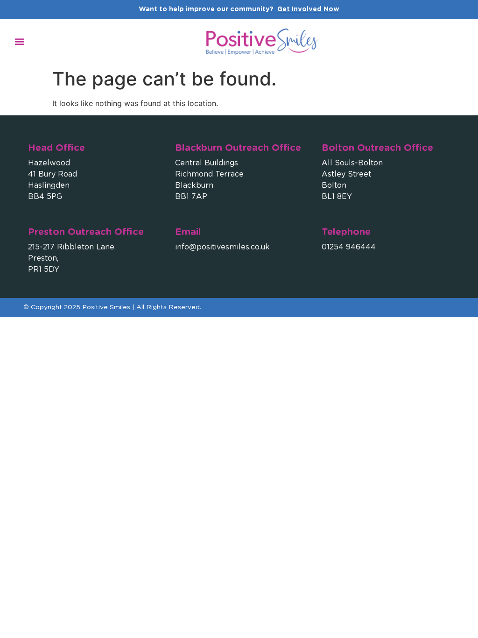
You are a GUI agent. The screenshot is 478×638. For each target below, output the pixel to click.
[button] (19, 41)
